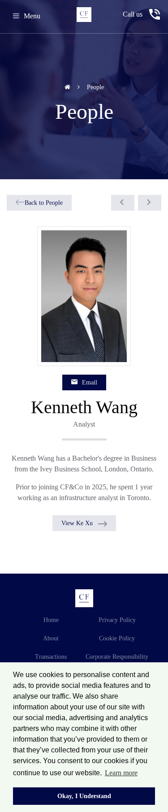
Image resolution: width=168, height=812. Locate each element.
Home (51, 620)
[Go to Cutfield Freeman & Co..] (68, 87)
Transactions (51, 656)
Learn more (121, 773)
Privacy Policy (117, 620)
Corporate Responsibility (117, 656)
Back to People (44, 202)
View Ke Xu (77, 523)
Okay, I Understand (84, 795)
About (51, 638)
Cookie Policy (117, 638)
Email (89, 382)
